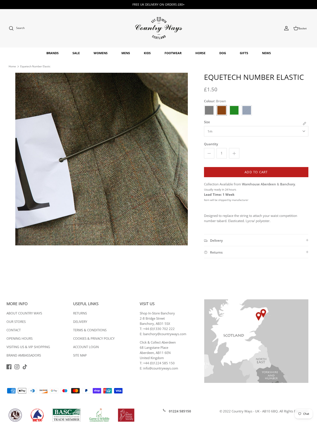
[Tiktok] (24, 366)
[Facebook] (8, 366)
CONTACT (13, 330)
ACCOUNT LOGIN (86, 347)
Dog (222, 53)
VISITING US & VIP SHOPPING (28, 347)
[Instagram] (16, 366)
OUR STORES (16, 321)
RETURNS (80, 313)
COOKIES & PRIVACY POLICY (94, 338)
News (266, 53)
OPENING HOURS (19, 338)
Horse (200, 53)
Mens (125, 53)
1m (209, 131)
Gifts (244, 53)
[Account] (286, 28)
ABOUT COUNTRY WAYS (24, 313)
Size (207, 122)
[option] (102, 159)
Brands (52, 53)
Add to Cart (256, 172)
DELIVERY (80, 321)
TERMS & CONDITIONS (90, 330)
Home (12, 66)
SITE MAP (80, 355)
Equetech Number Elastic (35, 66)
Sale (76, 53)
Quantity (211, 144)
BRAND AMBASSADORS (23, 355)
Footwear (173, 53)
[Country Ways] (158, 28)
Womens (101, 53)
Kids (147, 53)
